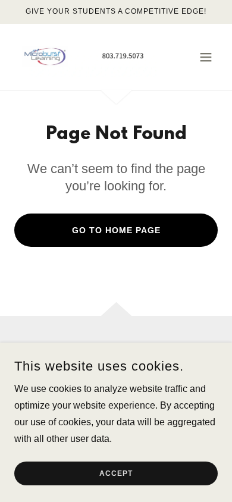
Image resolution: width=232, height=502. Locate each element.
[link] (85, 57)
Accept (116, 473)
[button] (206, 57)
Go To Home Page (116, 230)
